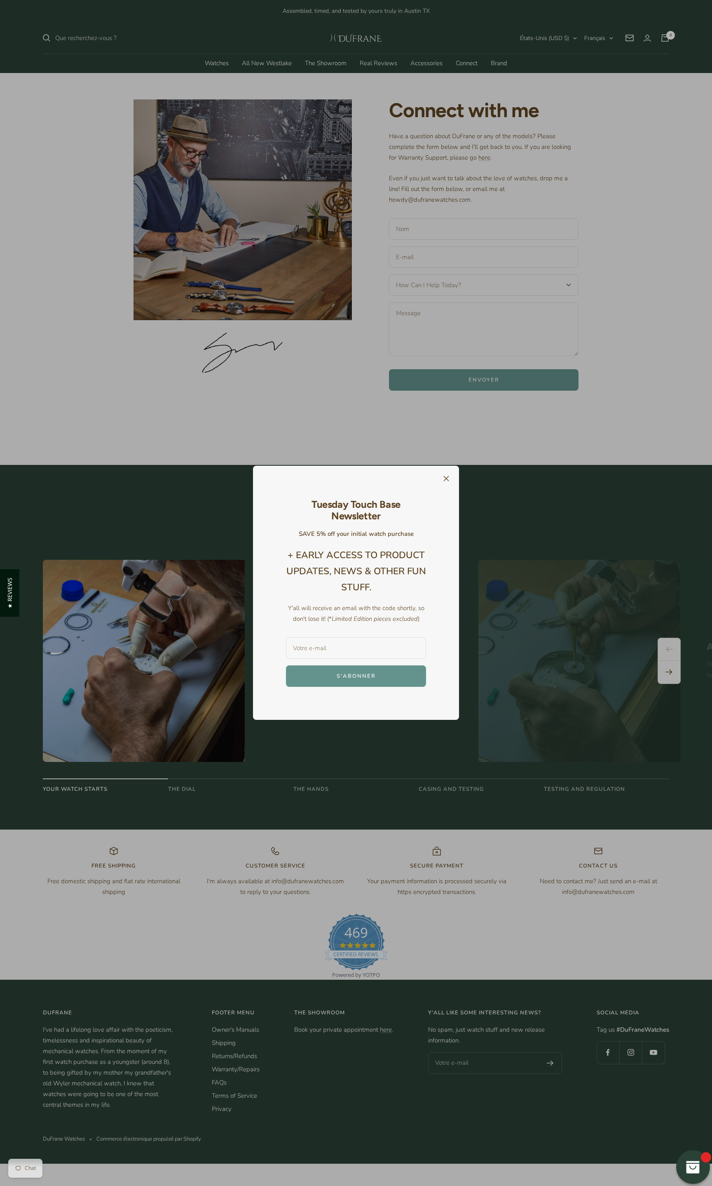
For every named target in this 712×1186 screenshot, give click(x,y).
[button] (9, 593)
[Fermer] (446, 478)
